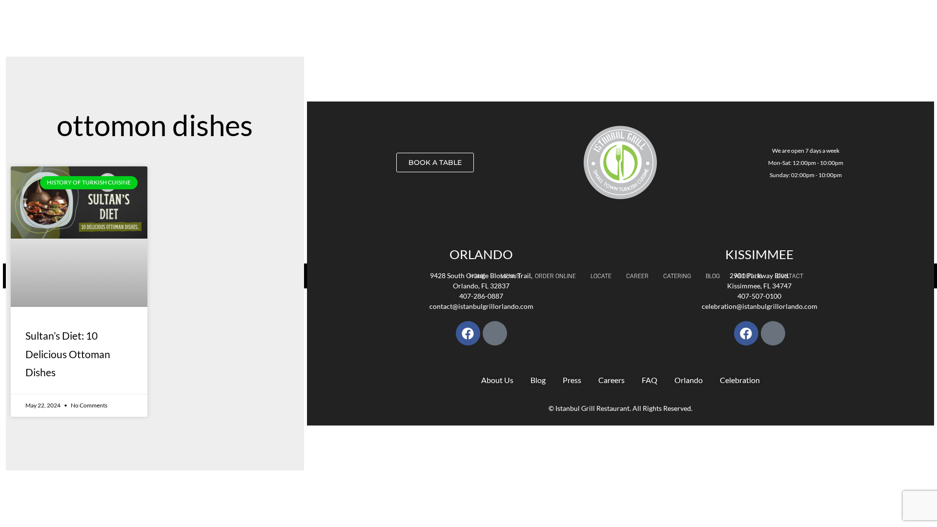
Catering (677, 276)
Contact (789, 276)
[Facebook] (468, 333)
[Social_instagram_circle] (495, 333)
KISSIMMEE (759, 254)
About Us (748, 276)
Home (477, 276)
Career (637, 276)
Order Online (555, 276)
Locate (601, 276)
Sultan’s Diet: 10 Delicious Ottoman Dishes (67, 354)
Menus (510, 276)
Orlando (481, 254)
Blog (713, 276)
